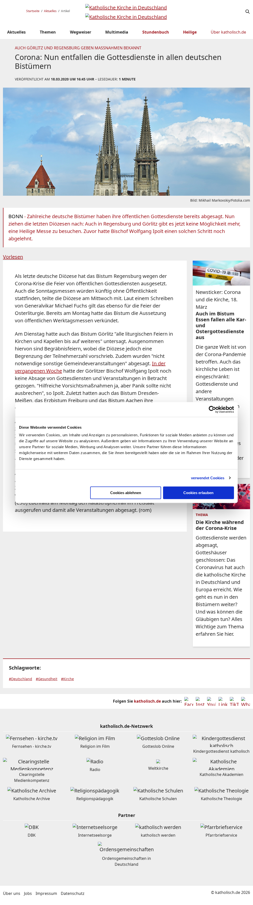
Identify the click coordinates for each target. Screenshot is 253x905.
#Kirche (67, 678)
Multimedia (116, 32)
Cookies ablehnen (125, 493)
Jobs (28, 893)
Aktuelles (50, 11)
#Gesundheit (46, 678)
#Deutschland (20, 678)
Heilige (190, 32)
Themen (48, 32)
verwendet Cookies (208, 478)
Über (228, 32)
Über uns (11, 893)
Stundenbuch (155, 32)
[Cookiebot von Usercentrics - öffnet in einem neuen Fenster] (212, 409)
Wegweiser (80, 32)
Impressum (46, 893)
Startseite (33, 11)
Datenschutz (72, 893)
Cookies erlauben (198, 493)
